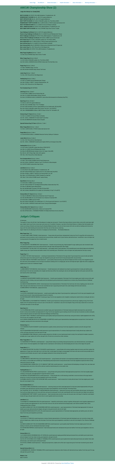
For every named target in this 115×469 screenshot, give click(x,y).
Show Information (77, 2)
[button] (44, 2)
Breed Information (51, 2)
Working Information (90, 2)
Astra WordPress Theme (67, 463)
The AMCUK (41, 2)
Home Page (32, 2)
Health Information (64, 2)
